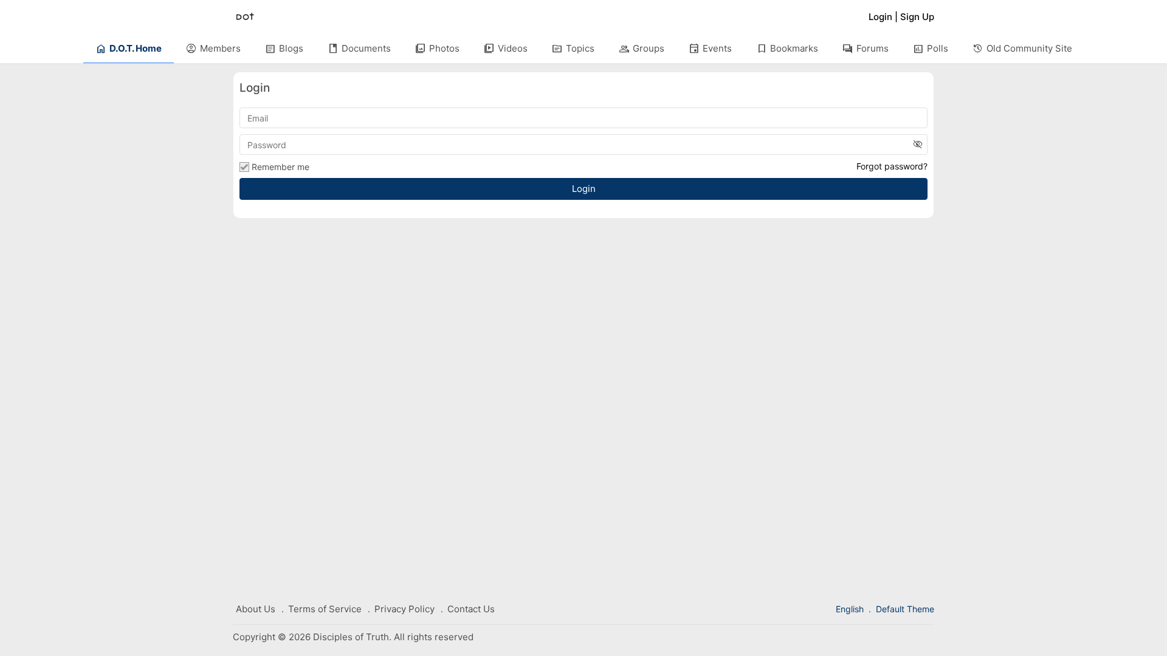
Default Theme (905, 609)
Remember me (280, 167)
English (851, 609)
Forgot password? (892, 166)
